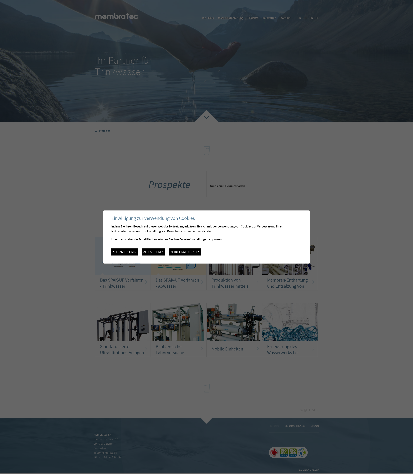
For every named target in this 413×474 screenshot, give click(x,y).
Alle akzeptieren (124, 252)
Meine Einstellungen (185, 252)
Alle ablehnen (153, 252)
